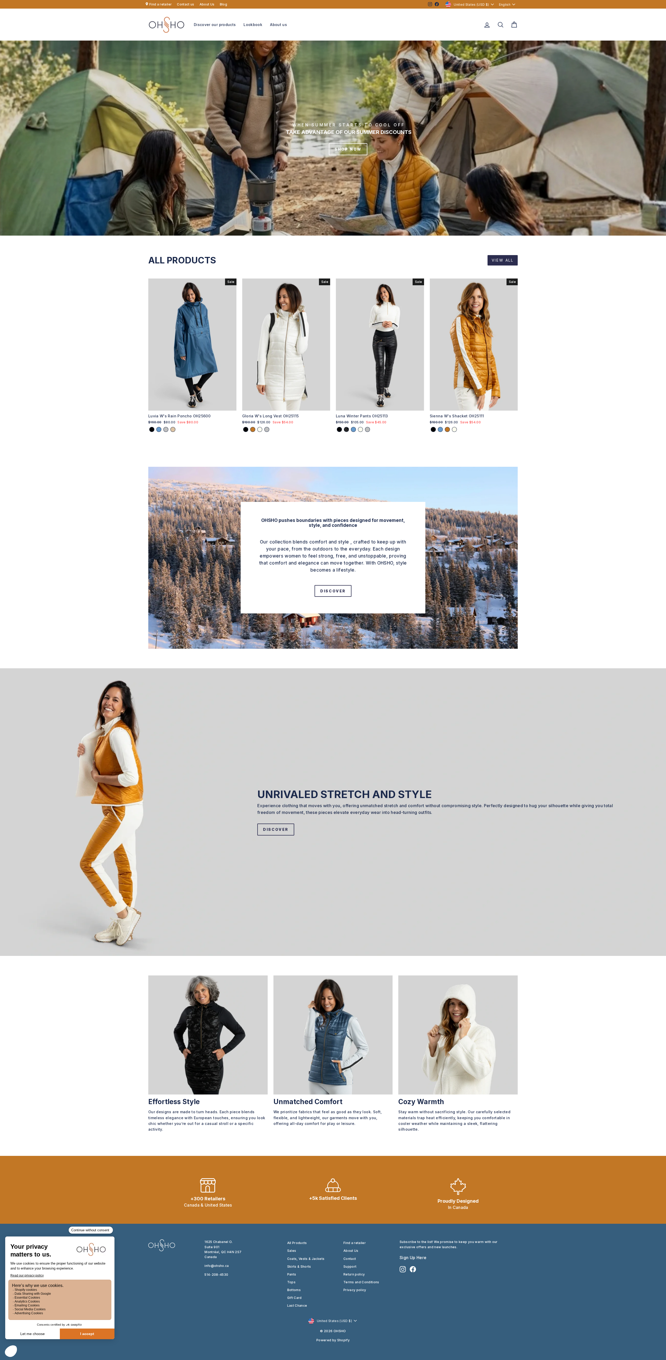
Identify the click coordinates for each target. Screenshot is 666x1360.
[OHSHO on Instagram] (403, 1269)
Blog (223, 4)
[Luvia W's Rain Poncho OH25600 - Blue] (158, 429)
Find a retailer (160, 4)
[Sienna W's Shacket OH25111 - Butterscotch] (447, 429)
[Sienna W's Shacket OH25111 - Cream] (454, 429)
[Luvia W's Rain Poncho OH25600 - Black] (151, 429)
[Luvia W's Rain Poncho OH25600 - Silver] (165, 429)
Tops (291, 1282)
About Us (207, 4)
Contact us (185, 4)
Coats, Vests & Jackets (306, 1259)
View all (503, 260)
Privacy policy (354, 1290)
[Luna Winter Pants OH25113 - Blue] (353, 429)
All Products (297, 1243)
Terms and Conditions (361, 1282)
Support (349, 1266)
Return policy (354, 1274)
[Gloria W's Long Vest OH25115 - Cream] (259, 429)
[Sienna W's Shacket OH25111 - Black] (433, 429)
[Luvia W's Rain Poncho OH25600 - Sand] (172, 429)
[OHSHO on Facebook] (413, 1269)
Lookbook (253, 24)
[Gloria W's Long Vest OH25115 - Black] (245, 429)
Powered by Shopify (333, 1340)
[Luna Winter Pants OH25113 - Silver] (367, 429)
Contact (349, 1259)
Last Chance (297, 1305)
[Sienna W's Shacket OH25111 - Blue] (440, 429)
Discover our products (215, 24)
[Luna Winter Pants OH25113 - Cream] (360, 429)
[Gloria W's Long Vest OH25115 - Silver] (266, 429)
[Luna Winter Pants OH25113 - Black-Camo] (346, 429)
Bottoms (294, 1290)
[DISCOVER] (333, 558)
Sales (291, 1251)
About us (278, 24)
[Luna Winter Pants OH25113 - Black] (339, 429)
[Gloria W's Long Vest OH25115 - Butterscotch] (252, 429)
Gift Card (294, 1298)
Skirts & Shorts (299, 1266)
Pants (291, 1274)
